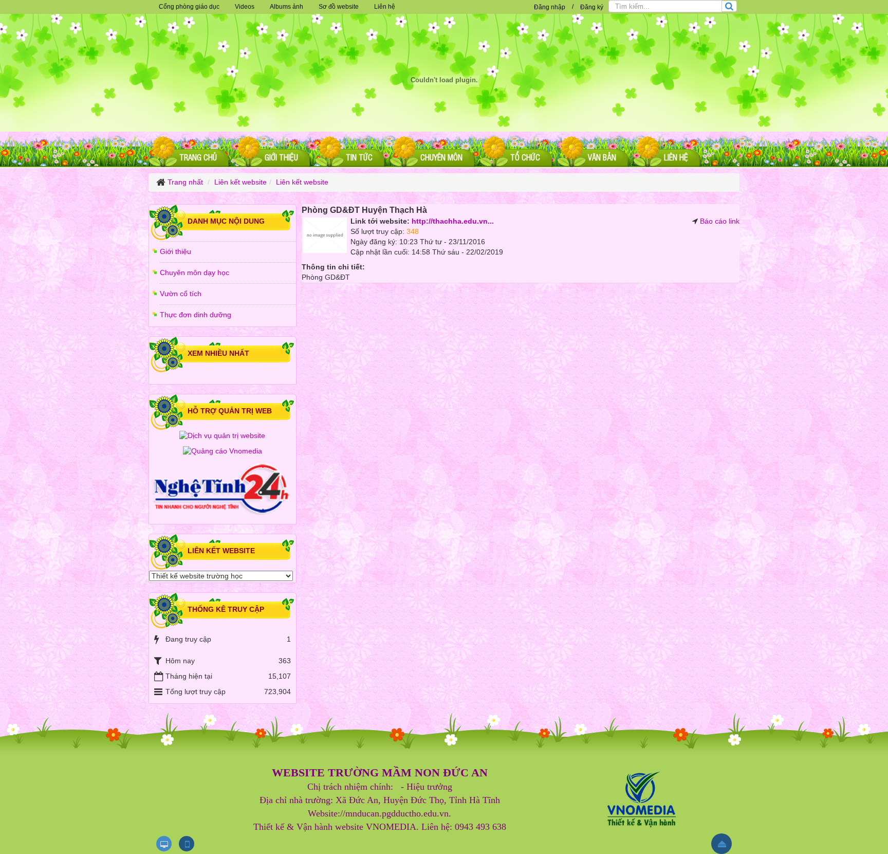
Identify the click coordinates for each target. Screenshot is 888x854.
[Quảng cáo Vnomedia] (222, 451)
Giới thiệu (175, 251)
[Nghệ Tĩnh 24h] (222, 489)
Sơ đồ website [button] (339, 6)
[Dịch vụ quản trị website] (222, 435)
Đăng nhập (549, 7)
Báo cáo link (719, 221)
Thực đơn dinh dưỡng (195, 315)
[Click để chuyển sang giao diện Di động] (186, 843)
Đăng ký (591, 7)
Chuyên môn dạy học (194, 272)
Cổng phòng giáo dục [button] (189, 6)
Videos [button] (244, 6)
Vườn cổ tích (180, 293)
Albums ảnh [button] (286, 6)
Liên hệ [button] (384, 6)
